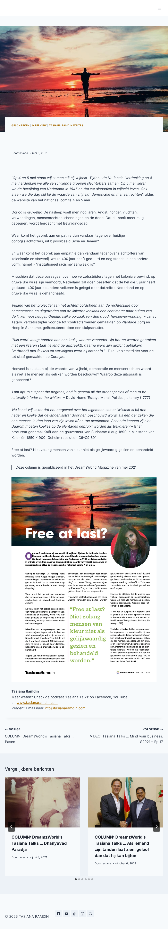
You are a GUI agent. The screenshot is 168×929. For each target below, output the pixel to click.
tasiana (23, 153)
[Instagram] (82, 913)
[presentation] (42, 802)
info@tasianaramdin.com (64, 708)
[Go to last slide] (11, 827)
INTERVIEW (39, 125)
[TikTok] (74, 913)
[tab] (76, 879)
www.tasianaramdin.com (37, 703)
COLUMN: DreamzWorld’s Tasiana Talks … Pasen (39, 736)
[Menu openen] (159, 8)
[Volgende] (156, 827)
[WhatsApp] (90, 913)
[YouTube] (66, 913)
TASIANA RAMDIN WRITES (66, 125)
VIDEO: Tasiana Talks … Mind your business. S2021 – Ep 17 (126, 736)
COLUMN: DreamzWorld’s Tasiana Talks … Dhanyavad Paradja (39, 843)
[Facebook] (58, 913)
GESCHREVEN (20, 125)
